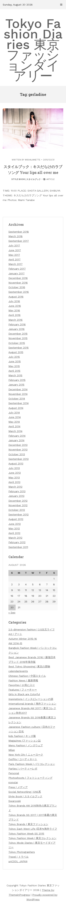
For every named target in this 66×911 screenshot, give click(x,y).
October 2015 (16, 343)
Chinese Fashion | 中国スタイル (27, 675)
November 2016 (18, 282)
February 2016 (17, 324)
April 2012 (14, 533)
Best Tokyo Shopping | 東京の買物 (29, 666)
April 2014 (14, 426)
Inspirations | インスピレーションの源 (30, 699)
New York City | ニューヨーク (25, 754)
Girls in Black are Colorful (24, 694)
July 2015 (14, 356)
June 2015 (14, 361)
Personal (13, 773)
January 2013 (16, 495)
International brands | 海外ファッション (32, 703)
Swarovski (14, 800)
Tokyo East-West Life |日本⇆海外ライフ (32, 828)
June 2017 (14, 250)
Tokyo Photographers (21, 851)
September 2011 (18, 547)
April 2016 (14, 315)
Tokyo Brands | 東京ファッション (28, 824)
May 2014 (14, 421)
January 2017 (16, 273)
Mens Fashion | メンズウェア (25, 745)
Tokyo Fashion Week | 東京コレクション (32, 838)
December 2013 (17, 444)
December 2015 (17, 333)
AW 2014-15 (15, 643)
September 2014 (18, 403)
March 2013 (15, 486)
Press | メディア (18, 787)
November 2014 (17, 393)
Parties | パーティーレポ (22, 768)
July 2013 (14, 468)
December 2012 (17, 500)
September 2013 (18, 458)
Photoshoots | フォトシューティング (30, 777)
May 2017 (14, 254)
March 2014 (15, 431)
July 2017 (14, 245)
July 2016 (14, 301)
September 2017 (18, 240)
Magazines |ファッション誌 (24, 740)
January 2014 (16, 440)
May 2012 (14, 528)
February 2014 (16, 435)
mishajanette (32, 160)
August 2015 (15, 352)
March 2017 (15, 264)
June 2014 (14, 417)
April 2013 (14, 482)
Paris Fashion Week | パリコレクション (31, 764)
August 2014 (15, 407)
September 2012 (18, 514)
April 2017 (14, 259)
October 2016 (16, 287)
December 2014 (17, 389)
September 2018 (18, 231)
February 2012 (16, 542)
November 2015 (17, 338)
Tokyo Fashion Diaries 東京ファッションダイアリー (33, 50)
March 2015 (15, 375)
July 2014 (14, 412)
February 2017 (17, 268)
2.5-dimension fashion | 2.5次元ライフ (31, 629)
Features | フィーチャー (22, 689)
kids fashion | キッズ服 (22, 736)
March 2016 (15, 319)
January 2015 (16, 384)
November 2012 (17, 505)
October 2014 (16, 398)
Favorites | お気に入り (21, 685)
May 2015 (14, 366)
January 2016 (16, 329)
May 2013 (14, 477)
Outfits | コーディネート (22, 759)
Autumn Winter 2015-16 (22, 638)
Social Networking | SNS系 (24, 791)
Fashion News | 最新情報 (23, 680)
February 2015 (16, 379)
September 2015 (18, 347)
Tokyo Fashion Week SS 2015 (26, 833)
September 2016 (18, 291)
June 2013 (14, 472)
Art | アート (15, 634)
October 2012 (16, 509)
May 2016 (14, 310)
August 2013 (15, 463)
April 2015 (14, 370)
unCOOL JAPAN (17, 861)
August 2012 (15, 519)
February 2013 (16, 491)
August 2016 (15, 296)
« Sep (11, 612)
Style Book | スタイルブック (26, 179)
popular (13, 782)
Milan (11, 750)
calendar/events (18, 671)
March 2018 (15, 236)
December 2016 (18, 278)
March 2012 (15, 537)
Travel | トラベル (18, 856)
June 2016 (14, 305)
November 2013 (17, 449)
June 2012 (14, 523)
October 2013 (16, 454)
